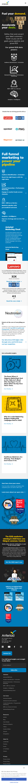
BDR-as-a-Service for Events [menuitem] (10, 707)
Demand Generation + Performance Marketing (14, 75)
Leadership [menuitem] (5, 741)
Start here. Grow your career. (11, 483)
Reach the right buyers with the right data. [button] (12, 178)
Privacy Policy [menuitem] (6, 761)
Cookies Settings (14, 782)
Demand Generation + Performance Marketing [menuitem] (11, 682)
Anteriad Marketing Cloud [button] (11, 248)
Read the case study (13, 281)
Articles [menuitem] (5, 717)
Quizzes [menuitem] (5, 731)
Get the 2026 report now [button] (14, 562)
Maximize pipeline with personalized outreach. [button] (9, 206)
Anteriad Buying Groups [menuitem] (8, 709)
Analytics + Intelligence (14, 99)
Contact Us (7, 653)
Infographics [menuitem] (6, 733)
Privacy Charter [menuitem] (6, 763)
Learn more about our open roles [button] (13, 492)
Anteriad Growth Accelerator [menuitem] (10, 700)
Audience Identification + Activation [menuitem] (11, 679)
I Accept (14, 779)
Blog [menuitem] (4, 719)
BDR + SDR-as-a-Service (14, 88)
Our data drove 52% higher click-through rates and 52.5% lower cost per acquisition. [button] (13, 342)
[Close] (24, 767)
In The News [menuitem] (6, 748)
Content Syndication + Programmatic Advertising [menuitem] (12, 703)
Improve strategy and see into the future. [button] (13, 220)
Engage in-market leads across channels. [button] (12, 193)
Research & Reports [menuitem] (8, 724)
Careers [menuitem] (5, 751)
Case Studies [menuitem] (6, 722)
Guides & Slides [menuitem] (7, 729)
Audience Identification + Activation (14, 62)
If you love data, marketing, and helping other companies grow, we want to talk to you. (13, 486)
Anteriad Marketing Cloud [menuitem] (9, 690)
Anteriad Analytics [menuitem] (7, 698)
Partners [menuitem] (5, 744)
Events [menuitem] (4, 746)
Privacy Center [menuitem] (6, 759)
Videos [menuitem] (5, 726)
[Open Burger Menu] (25, 3)
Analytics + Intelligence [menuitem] (8, 688)
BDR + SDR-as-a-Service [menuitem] (9, 685)
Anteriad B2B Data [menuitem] (7, 677)
